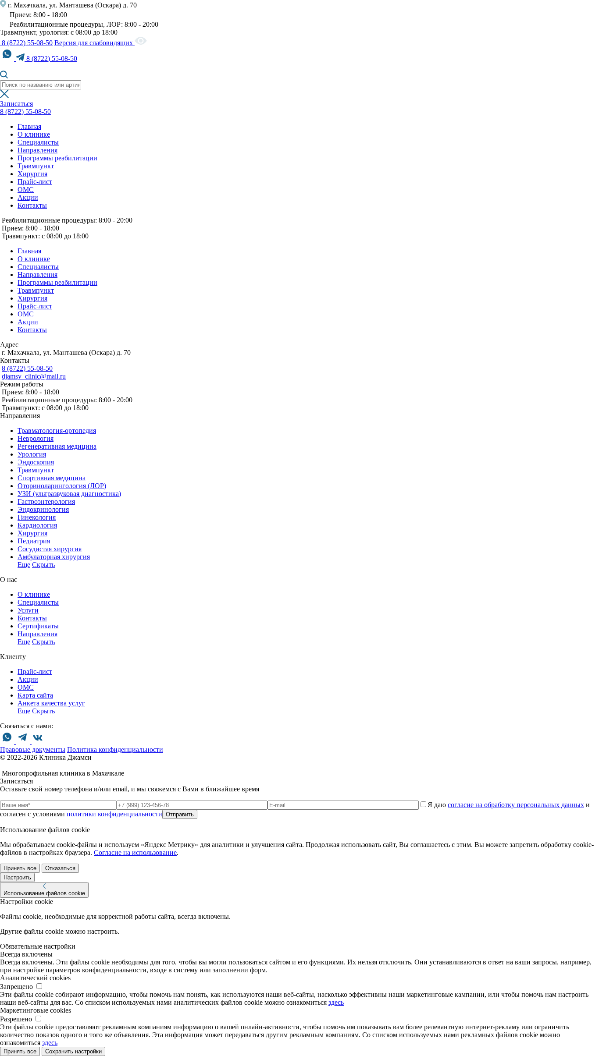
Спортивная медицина (52, 478)
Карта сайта (35, 695)
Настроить (17, 877)
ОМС (26, 189)
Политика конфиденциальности (115, 749)
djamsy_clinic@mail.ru (34, 376)
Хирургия (32, 173)
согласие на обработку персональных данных (516, 804)
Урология (32, 454)
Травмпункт (36, 166)
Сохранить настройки (73, 1051)
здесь (336, 1002)
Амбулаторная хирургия (54, 556)
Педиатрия (34, 541)
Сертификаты (38, 626)
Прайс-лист (35, 181)
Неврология (35, 438)
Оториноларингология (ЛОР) (62, 485)
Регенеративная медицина (57, 446)
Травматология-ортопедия (57, 430)
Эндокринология (43, 509)
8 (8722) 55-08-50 (26, 42)
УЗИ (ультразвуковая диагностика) (69, 493)
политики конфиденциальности (114, 814)
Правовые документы (32, 749)
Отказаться (60, 868)
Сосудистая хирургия (50, 549)
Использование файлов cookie (44, 893)
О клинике (34, 134)
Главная (29, 126)
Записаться (16, 103)
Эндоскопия (36, 462)
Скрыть (43, 564)
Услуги (28, 610)
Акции (28, 197)
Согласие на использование (135, 852)
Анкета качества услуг (51, 703)
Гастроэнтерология (46, 501)
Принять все (20, 868)
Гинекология (37, 517)
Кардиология (37, 525)
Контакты (32, 205)
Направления (37, 150)
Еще (24, 564)
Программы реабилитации (57, 158)
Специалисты (38, 142)
